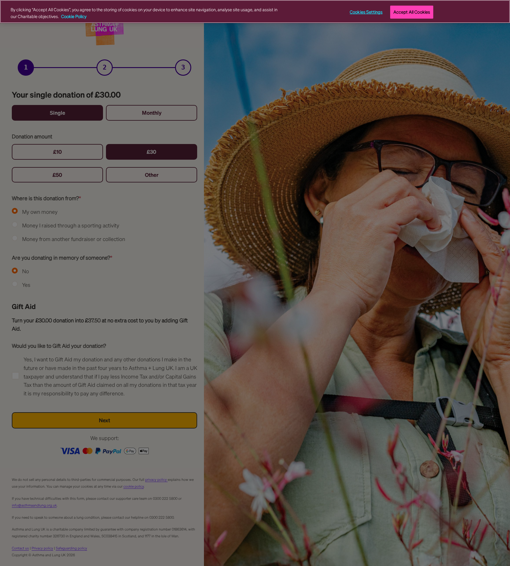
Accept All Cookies (411, 11)
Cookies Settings (366, 11)
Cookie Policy (73, 16)
